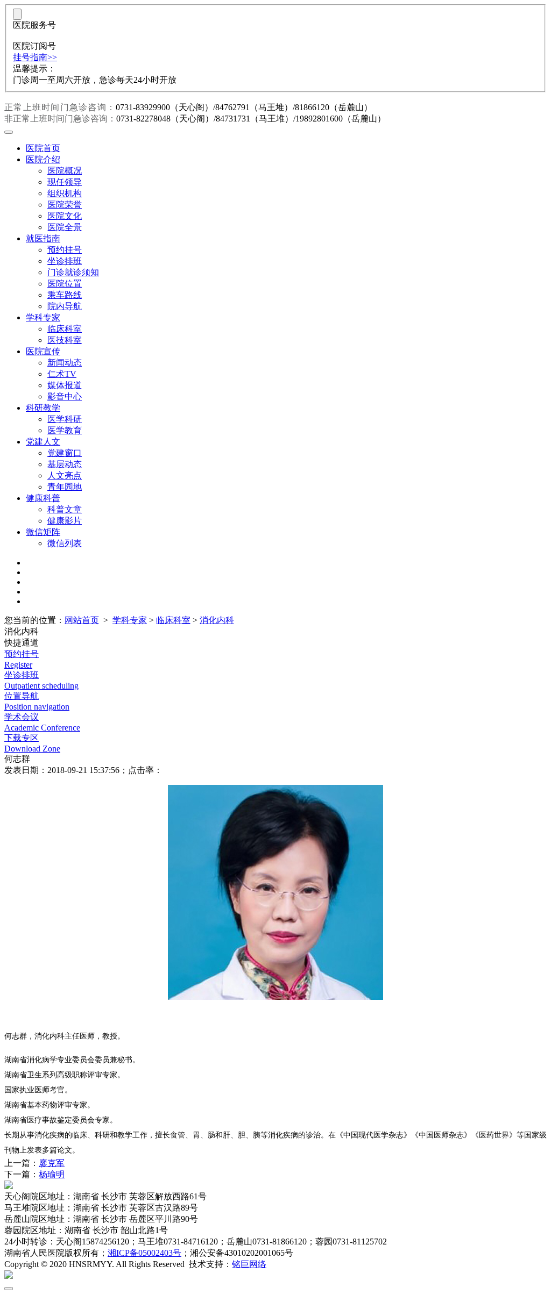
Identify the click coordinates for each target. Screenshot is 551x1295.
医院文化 (64, 215)
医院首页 (43, 148)
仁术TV (61, 373)
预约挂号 (64, 249)
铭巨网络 (249, 1264)
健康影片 (64, 520)
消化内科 (217, 620)
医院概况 (64, 170)
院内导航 (64, 306)
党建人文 (43, 441)
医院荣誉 (64, 204)
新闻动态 (64, 362)
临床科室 (64, 328)
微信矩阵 (43, 531)
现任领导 (64, 182)
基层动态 (64, 464)
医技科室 (64, 340)
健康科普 (43, 498)
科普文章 (64, 509)
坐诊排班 (64, 261)
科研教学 (43, 407)
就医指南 (43, 238)
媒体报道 (64, 385)
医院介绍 (43, 159)
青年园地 (64, 486)
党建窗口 (64, 452)
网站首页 (82, 620)
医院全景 (64, 227)
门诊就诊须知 (73, 272)
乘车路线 (64, 294)
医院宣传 (43, 351)
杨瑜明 (52, 1174)
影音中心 (64, 396)
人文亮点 (64, 475)
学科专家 (43, 317)
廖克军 (52, 1163)
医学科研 (64, 419)
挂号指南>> (35, 57)
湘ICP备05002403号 (144, 1252)
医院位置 (64, 283)
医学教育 (64, 430)
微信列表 (64, 543)
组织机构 (64, 193)
